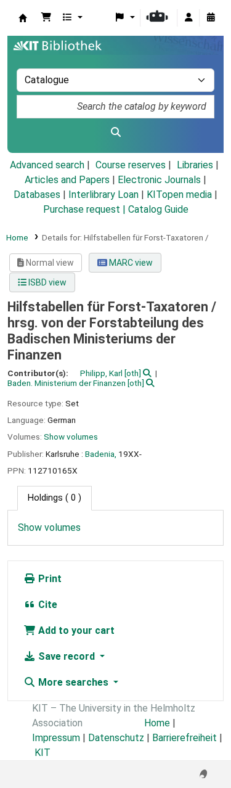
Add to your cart (75, 630)
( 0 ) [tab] (54, 498)
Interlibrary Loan (103, 194)
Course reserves (130, 165)
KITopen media (179, 194)
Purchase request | (85, 209)
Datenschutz (116, 738)
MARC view (130, 263)
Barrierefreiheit (184, 738)
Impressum (56, 738)
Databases (37, 194)
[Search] (115, 132)
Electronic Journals (159, 180)
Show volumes (71, 436)
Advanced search (47, 165)
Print (49, 579)
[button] (46, 18)
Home (17, 237)
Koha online (22, 18)
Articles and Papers (67, 180)
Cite (46, 604)
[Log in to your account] (188, 18)
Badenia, (100, 454)
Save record (66, 656)
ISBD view (46, 282)
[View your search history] (210, 18)
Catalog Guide (158, 209)
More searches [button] (73, 682)
